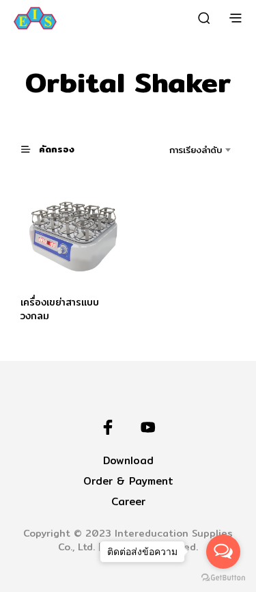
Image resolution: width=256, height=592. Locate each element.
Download (128, 460)
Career (128, 501)
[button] (53, 148)
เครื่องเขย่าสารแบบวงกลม (59, 309)
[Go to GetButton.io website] (223, 578)
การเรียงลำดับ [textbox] (195, 150)
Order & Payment (128, 481)
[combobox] (183, 149)
